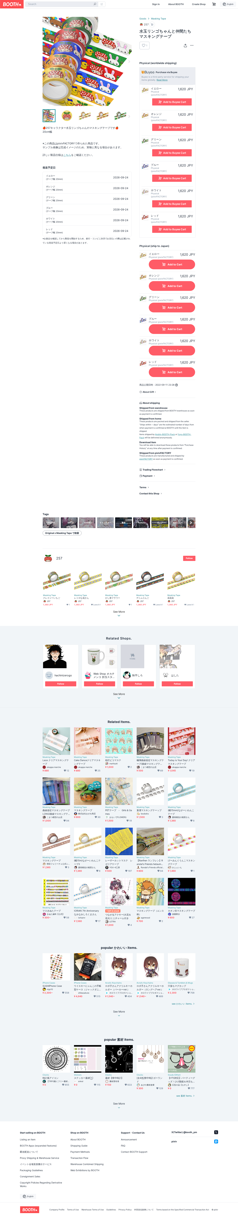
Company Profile (56, 1210)
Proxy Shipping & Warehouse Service (39, 1158)
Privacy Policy (125, 1210)
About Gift (148, 391)
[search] (95, 4)
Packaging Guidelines (31, 1170)
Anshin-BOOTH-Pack (165, 434)
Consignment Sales (30, 1176)
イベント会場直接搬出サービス (36, 1164)
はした (175, 675)
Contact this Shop (149, 493)
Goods (142, 18)
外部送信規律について (144, 1210)
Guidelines (111, 1210)
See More (119, 694)
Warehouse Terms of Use (92, 1210)
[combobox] (61, 4)
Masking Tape (158, 18)
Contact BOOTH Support (134, 1151)
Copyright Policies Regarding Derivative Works (41, 1184)
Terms (142, 487)
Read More (162, 80)
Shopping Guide (78, 1145)
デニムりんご (142, 598)
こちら (67, 155)
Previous (45, 61)
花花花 (170, 598)
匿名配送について (29, 1151)
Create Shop (199, 4)
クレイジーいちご (51, 598)
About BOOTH (176, 4)
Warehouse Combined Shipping (87, 1164)
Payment (147, 475)
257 (59, 558)
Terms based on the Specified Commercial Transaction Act (182, 1210)
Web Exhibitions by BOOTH (84, 1170)
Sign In (156, 4)
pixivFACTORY (146, 459)
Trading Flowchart (153, 469)
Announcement (129, 1139)
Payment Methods (80, 1151)
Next (129, 61)
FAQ (123, 1145)
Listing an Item (27, 1139)
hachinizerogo (63, 675)
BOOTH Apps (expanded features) (38, 1145)
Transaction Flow (79, 1158)
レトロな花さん (81, 598)
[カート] (152, 24)
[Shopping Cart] (214, 4)
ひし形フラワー (112, 598)
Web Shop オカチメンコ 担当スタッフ (104, 677)
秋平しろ (137, 675)
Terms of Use (73, 1210)
